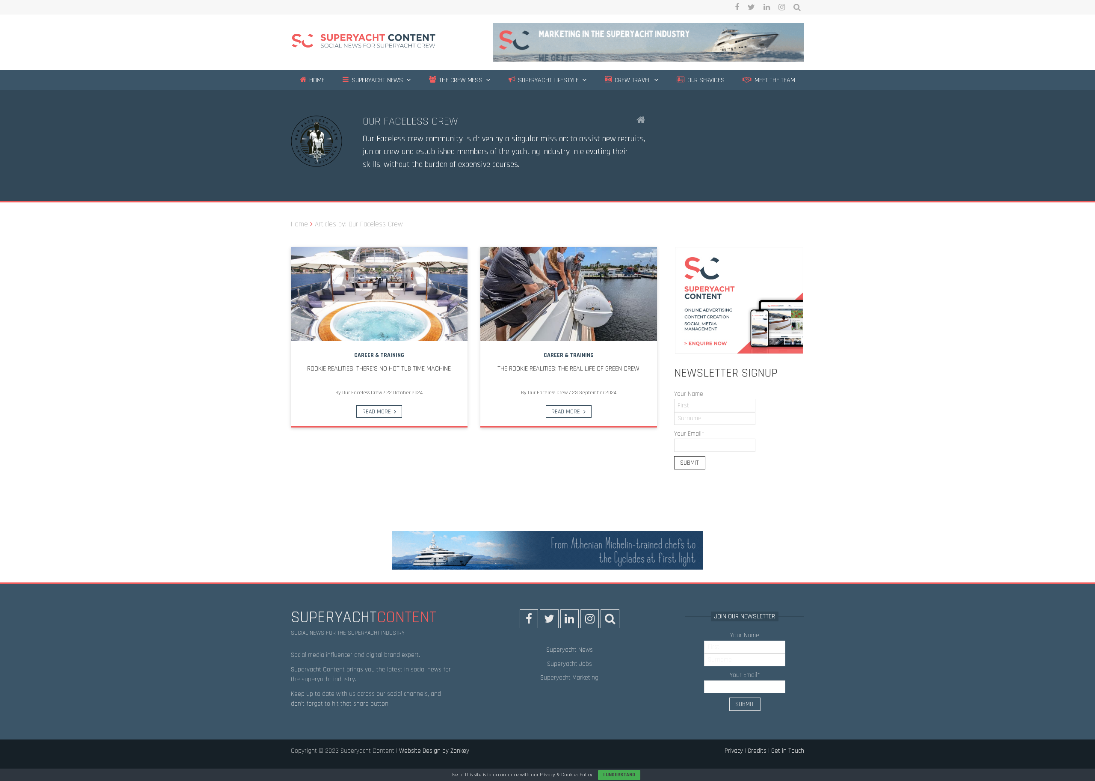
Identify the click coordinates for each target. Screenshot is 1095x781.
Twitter (751, 7)
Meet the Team (774, 80)
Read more (376, 412)
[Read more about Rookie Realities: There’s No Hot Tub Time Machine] (379, 294)
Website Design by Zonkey (434, 751)
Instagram (781, 7)
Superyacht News (376, 80)
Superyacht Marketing (569, 678)
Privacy (734, 751)
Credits (757, 751)
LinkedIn (766, 7)
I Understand (619, 775)
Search (797, 7)
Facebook (737, 7)
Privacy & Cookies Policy (566, 775)
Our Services (705, 80)
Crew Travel (632, 80)
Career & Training (379, 355)
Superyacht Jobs (569, 664)
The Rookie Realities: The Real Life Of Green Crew (568, 368)
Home (316, 80)
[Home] (363, 42)
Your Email (689, 434)
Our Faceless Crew (410, 121)
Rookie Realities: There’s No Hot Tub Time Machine (379, 368)
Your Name (688, 394)
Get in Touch (787, 751)
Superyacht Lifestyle (547, 80)
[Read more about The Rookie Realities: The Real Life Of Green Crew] (568, 294)
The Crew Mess (460, 80)
